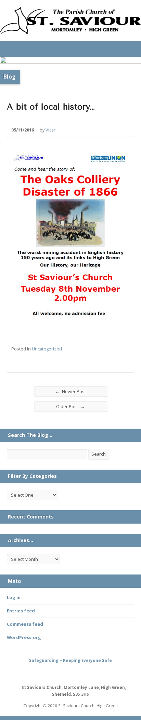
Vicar (50, 130)
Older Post (70, 406)
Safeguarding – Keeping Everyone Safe (70, 660)
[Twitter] (70, 673)
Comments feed (25, 624)
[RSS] (63, 673)
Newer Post (70, 391)
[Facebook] (78, 673)
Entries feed (21, 611)
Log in (14, 597)
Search (98, 454)
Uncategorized (47, 349)
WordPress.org (24, 637)
